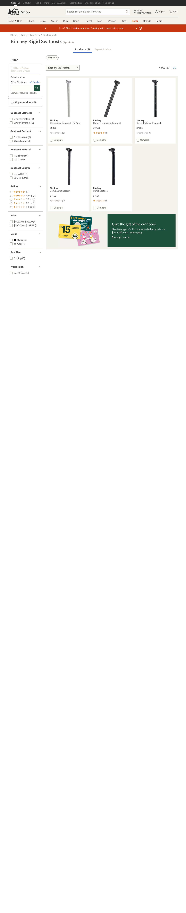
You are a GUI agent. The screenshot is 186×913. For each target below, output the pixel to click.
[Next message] (136, 28)
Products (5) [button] (82, 49)
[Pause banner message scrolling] (140, 28)
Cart (175, 11)
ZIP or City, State (19, 82)
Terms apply (135, 232)
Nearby (36, 82)
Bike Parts (35, 35)
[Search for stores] (37, 88)
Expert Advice (102, 49)
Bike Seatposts (50, 35)
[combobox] (98, 11)
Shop (25, 12)
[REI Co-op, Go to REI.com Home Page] (13, 11)
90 (174, 67)
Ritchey (13, 35)
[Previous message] (45, 28)
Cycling (23, 35)
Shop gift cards (120, 237)
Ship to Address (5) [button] (25, 102)
